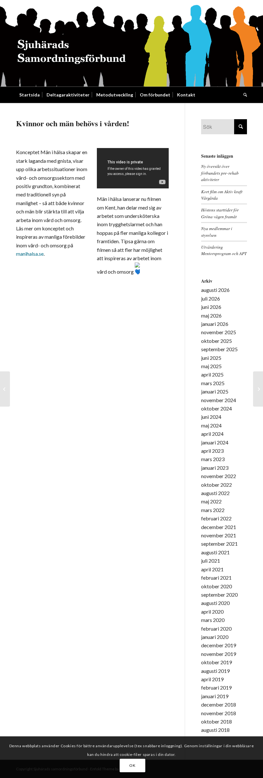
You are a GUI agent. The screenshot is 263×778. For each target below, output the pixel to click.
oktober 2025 (216, 341)
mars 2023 (213, 459)
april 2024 (212, 434)
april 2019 (212, 679)
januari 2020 (214, 637)
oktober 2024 (216, 408)
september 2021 (219, 544)
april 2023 (212, 451)
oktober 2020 (216, 586)
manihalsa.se (30, 254)
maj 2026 (211, 315)
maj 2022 (211, 501)
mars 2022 (213, 510)
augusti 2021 (215, 552)
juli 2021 (210, 561)
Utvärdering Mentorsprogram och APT (224, 250)
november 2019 (218, 654)
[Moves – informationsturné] (5, 389)
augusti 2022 (215, 493)
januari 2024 (214, 442)
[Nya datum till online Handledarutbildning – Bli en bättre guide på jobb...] (258, 389)
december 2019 (218, 645)
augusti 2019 (215, 671)
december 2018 (218, 704)
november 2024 (218, 400)
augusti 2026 (215, 290)
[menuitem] (29, 95)
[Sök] (243, 95)
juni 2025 (211, 358)
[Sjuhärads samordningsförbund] (71, 43)
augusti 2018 (215, 730)
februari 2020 (216, 628)
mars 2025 (213, 383)
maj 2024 (211, 425)
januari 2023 (214, 468)
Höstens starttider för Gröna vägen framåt (220, 213)
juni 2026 (211, 307)
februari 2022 (216, 518)
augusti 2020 (215, 603)
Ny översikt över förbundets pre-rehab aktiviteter (220, 172)
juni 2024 (211, 417)
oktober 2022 (216, 485)
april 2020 (212, 611)
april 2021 (212, 569)
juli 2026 (210, 298)
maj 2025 (211, 366)
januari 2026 (214, 324)
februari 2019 (216, 687)
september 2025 (219, 349)
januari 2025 (214, 391)
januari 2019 (214, 696)
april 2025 (212, 374)
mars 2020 (213, 620)
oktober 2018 (216, 721)
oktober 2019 (216, 662)
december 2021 (218, 527)
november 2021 (218, 535)
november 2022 (218, 476)
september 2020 (219, 595)
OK (132, 765)
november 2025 (218, 332)
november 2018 (218, 713)
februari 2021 (216, 578)
